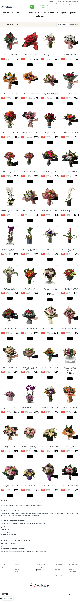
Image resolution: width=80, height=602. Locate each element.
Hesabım (63, 6)
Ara (3, 598)
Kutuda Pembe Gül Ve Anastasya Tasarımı (10, 408)
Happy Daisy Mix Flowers (50, 485)
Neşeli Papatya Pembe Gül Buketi (70, 486)
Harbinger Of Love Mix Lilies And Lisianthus (10, 289)
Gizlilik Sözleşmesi (59, 575)
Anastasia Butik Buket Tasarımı (50, 329)
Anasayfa (3, 19)
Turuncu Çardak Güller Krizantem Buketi (70, 447)
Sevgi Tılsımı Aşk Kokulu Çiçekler (50, 408)
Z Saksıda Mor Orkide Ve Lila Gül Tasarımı (10, 250)
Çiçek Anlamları (71, 569)
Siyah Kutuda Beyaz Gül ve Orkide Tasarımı (50, 447)
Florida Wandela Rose (10, 367)
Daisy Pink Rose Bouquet (30, 210)
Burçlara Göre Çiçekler (73, 564)
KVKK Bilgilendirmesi (59, 566)
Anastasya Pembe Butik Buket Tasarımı (70, 329)
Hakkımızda (17, 564)
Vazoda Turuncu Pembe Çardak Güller (30, 289)
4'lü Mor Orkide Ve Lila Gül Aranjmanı (30, 408)
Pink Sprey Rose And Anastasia (10, 447)
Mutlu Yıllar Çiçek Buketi (50, 367)
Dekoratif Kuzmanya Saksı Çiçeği (70, 250)
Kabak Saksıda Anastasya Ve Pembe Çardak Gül (30, 447)
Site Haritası (17, 569)
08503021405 (60, 1)
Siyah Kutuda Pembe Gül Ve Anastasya (10, 486)
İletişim (16, 571)
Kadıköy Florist (50, 249)
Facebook (6, 564)
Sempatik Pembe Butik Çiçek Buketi (30, 368)
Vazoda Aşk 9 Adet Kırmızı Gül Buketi (50, 133)
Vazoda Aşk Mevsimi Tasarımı (30, 172)
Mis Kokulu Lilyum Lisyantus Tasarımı (50, 55)
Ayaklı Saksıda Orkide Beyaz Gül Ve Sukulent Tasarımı (10, 211)
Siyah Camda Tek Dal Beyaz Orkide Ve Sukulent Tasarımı (70, 211)
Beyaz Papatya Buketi (70, 54)
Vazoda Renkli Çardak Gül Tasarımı (10, 133)
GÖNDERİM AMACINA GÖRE (11, 13)
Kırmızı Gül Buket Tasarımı (30, 328)
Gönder (10, 64)
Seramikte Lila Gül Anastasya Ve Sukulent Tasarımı (50, 289)
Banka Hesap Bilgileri (19, 566)
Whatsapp (9, 598)
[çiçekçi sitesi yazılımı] (72, 594)
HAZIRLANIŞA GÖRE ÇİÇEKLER (30, 13)
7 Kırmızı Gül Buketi (10, 328)
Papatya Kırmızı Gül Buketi (70, 171)
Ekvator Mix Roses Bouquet (30, 93)
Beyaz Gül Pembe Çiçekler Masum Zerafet (50, 94)
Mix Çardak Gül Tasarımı (70, 407)
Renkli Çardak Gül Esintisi (70, 132)
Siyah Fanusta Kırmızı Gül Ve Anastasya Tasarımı (70, 289)
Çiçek (9, 19)
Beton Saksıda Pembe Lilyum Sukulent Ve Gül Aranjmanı (70, 368)
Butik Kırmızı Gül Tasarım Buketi (70, 94)
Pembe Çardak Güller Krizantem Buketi (50, 172)
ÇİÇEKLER (73, 13)
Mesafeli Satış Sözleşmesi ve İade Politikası (59, 571)
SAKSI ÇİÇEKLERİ (62, 13)
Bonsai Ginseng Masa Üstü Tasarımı (30, 250)
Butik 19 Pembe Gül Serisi (30, 132)
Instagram (6, 567)
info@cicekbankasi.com (73, 1)
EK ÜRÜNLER (40, 16)
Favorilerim (52, 1)
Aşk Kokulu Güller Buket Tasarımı (50, 211)
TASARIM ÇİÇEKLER (48, 13)
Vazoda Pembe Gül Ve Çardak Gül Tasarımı (10, 172)
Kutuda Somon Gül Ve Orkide (30, 486)
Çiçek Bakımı (70, 566)
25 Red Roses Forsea (30, 54)
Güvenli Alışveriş (58, 564)
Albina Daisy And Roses (10, 93)
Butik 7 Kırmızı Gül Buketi (10, 54)
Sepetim (69, 5)
